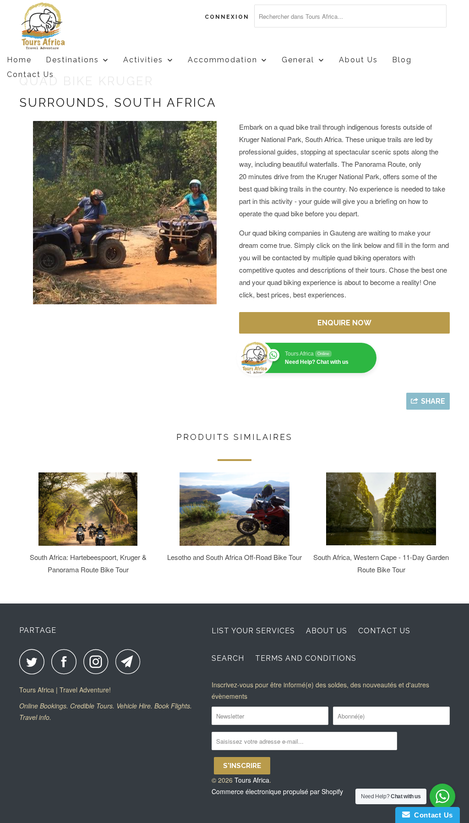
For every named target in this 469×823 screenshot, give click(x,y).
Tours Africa (251, 780)
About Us (326, 630)
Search (228, 658)
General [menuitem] (298, 59)
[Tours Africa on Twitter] (34, 661)
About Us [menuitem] (358, 59)
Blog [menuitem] (402, 59)
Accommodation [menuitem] (222, 59)
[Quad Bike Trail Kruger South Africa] (124, 213)
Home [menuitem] (19, 59)
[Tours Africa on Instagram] (98, 661)
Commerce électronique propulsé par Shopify (277, 791)
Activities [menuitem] (143, 59)
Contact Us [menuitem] (30, 74)
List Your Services (253, 630)
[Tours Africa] (56, 26)
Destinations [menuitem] (72, 59)
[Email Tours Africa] (130, 661)
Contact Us (384, 630)
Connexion (227, 17)
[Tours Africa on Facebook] (66, 661)
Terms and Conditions (305, 658)
